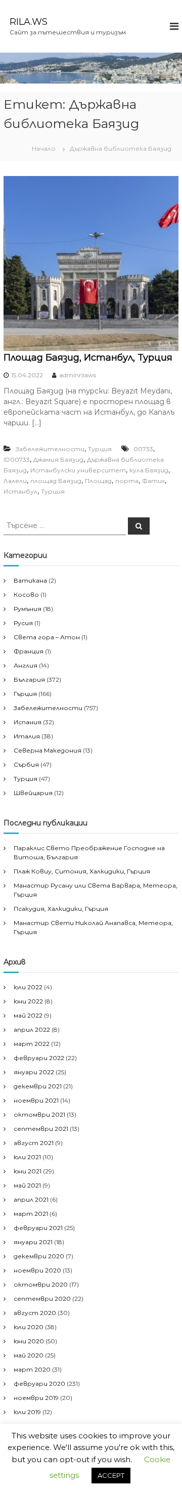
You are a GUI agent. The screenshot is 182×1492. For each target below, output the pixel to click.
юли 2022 (28, 987)
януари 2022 (34, 1072)
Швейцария (33, 793)
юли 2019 (27, 1412)
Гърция (25, 693)
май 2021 (27, 1185)
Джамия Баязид (58, 459)
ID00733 (17, 459)
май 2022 (28, 1015)
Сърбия (26, 764)
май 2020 (28, 1355)
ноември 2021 (36, 1100)
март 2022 (32, 1043)
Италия (27, 736)
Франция (28, 651)
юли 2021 (27, 1157)
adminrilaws (77, 375)
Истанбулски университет (78, 470)
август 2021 (34, 1143)
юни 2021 (27, 1171)
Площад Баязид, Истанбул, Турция (88, 357)
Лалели (15, 481)
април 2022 (32, 1029)
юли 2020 (28, 1327)
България (29, 679)
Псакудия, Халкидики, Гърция (61, 908)
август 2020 (35, 1313)
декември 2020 (39, 1256)
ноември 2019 (36, 1397)
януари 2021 (33, 1242)
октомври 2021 (39, 1114)
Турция (100, 449)
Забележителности (50, 449)
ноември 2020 (37, 1270)
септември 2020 (42, 1298)
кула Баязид (148, 470)
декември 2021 (38, 1086)
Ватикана (30, 580)
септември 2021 (41, 1128)
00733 (143, 449)
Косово (26, 594)
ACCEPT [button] (111, 1475)
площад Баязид (55, 481)
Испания (27, 722)
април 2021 (31, 1199)
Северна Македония (47, 750)
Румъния (27, 608)
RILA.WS (29, 21)
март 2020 (32, 1369)
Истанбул (20, 491)
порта (127, 481)
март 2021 (31, 1213)
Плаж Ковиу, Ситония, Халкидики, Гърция (82, 871)
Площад (98, 481)
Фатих (153, 481)
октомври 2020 (41, 1284)
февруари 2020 (39, 1383)
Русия (23, 623)
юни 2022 (28, 1001)
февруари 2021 (38, 1228)
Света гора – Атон (47, 637)
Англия (25, 665)
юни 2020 (29, 1341)
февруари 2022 (39, 1058)
